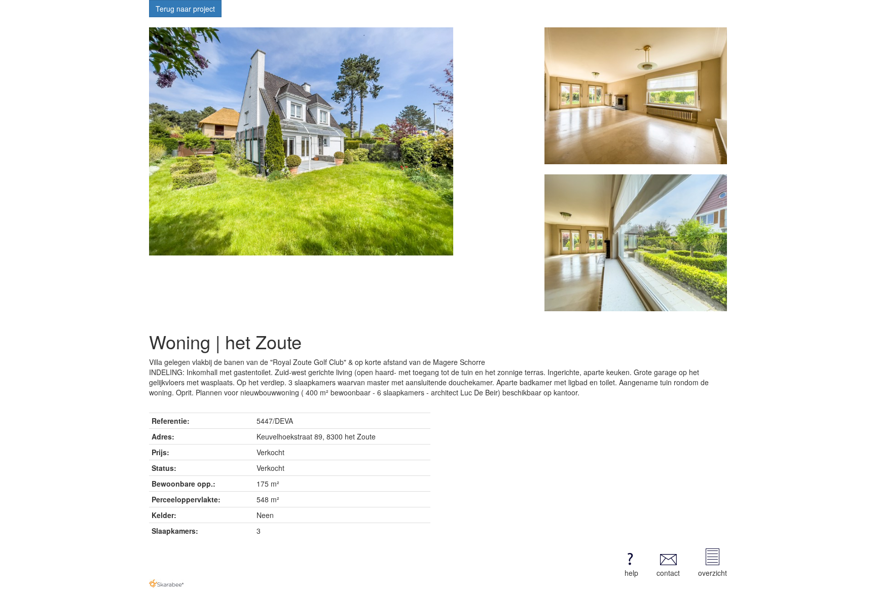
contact (668, 573)
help (631, 573)
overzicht (712, 573)
